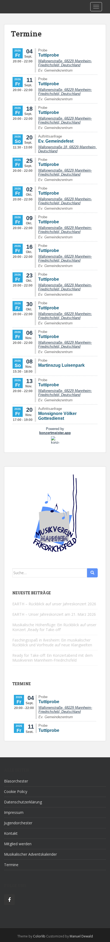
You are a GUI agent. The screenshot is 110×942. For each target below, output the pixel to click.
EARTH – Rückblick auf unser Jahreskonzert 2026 (54, 603)
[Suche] (92, 572)
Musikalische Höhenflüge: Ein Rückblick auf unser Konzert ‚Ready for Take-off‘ (54, 627)
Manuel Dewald (81, 936)
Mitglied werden (18, 843)
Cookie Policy (15, 791)
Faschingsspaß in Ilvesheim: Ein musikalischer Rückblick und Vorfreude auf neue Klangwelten (52, 642)
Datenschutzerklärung (23, 801)
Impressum (13, 812)
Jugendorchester (18, 822)
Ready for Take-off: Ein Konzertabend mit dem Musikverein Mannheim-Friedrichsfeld (52, 658)
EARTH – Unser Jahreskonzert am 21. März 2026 (54, 614)
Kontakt (11, 833)
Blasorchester (16, 781)
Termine (11, 864)
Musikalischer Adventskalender (30, 854)
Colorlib (39, 936)
